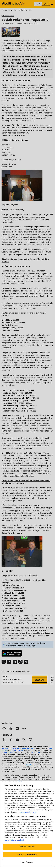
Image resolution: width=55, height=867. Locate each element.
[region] (27, 824)
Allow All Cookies (27, 846)
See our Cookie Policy (28, 812)
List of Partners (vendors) (14, 840)
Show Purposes (27, 862)
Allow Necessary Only (27, 854)
